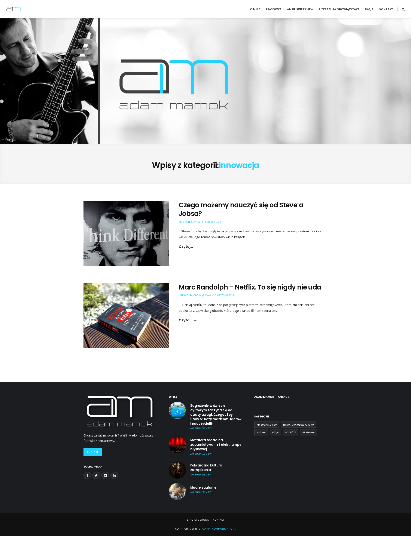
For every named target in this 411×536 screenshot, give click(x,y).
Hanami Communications (218, 528)
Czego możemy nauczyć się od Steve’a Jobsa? (241, 209)
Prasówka (273, 9)
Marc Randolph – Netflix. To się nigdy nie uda (250, 287)
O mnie (255, 9)
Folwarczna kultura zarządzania (206, 467)
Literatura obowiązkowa (339, 9)
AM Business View (300, 9)
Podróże (290, 432)
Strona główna (198, 519)
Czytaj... (186, 246)
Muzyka (261, 432)
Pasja (369, 9)
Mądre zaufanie (203, 487)
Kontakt (386, 9)
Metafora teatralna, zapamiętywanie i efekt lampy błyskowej (215, 444)
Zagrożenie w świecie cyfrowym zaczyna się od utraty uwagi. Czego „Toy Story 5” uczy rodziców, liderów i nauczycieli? (215, 414)
